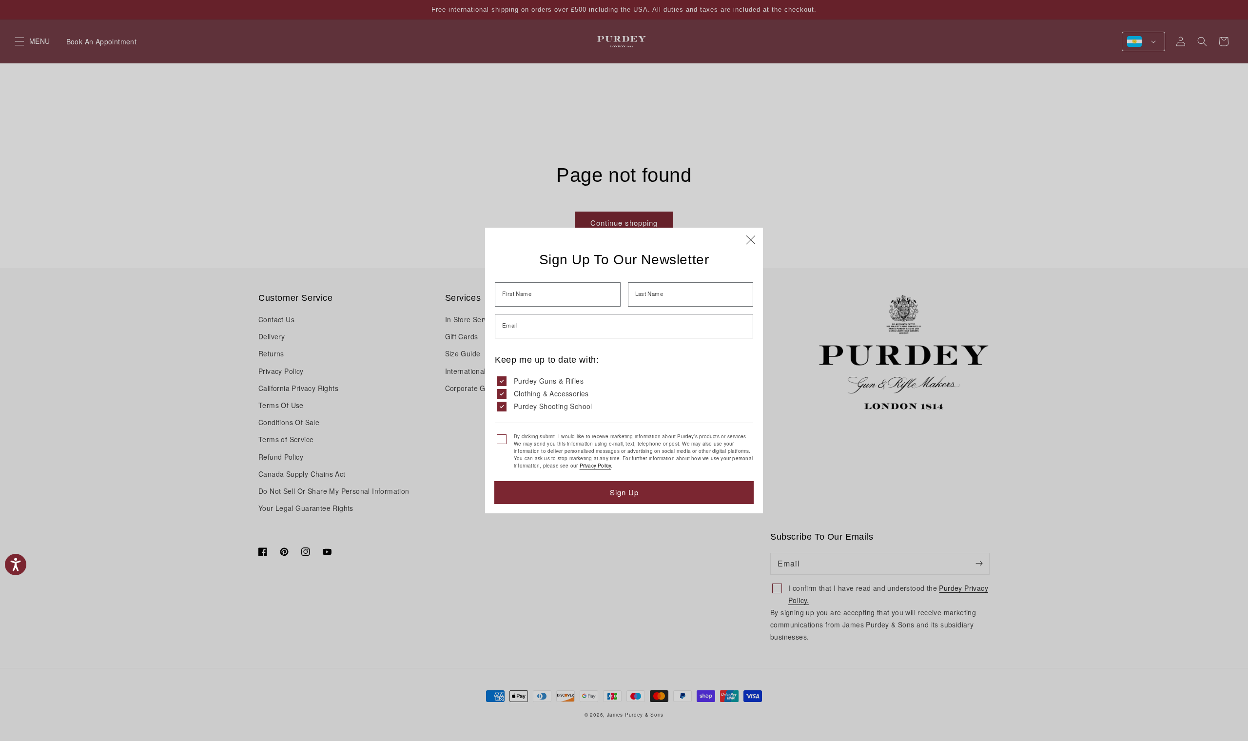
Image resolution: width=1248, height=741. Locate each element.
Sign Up (624, 492)
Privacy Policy (595, 465)
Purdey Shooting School (553, 406)
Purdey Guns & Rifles (549, 381)
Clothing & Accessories (551, 393)
